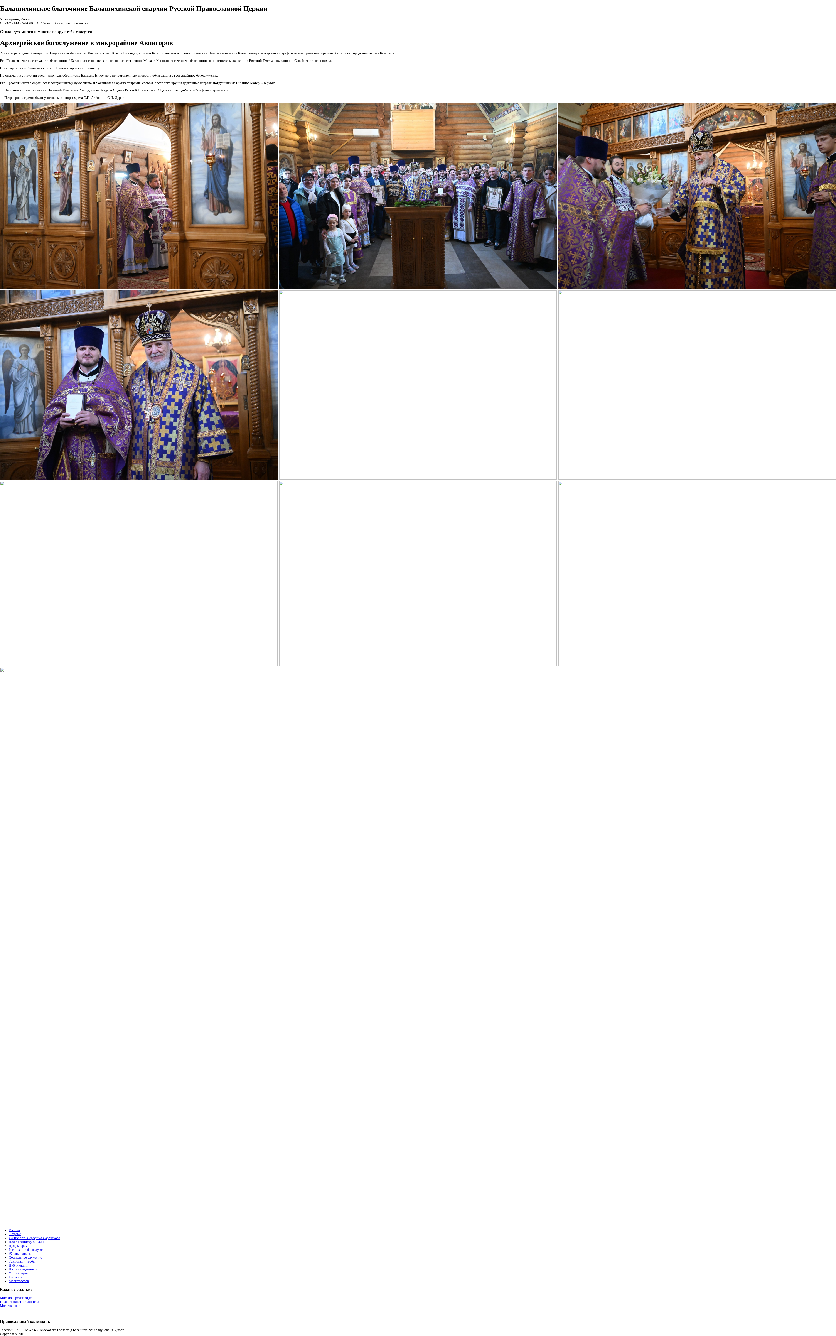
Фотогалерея (18, 1273)
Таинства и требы (22, 1261)
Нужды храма (19, 1246)
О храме (15, 1234)
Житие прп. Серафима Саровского (34, 1238)
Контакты (16, 1277)
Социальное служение (25, 1257)
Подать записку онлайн (26, 1242)
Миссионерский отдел (16, 1298)
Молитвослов (19, 1281)
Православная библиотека (19, 1302)
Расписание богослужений (29, 1250)
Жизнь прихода (20, 1253)
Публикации (18, 1265)
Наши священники (23, 1269)
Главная (14, 1230)
